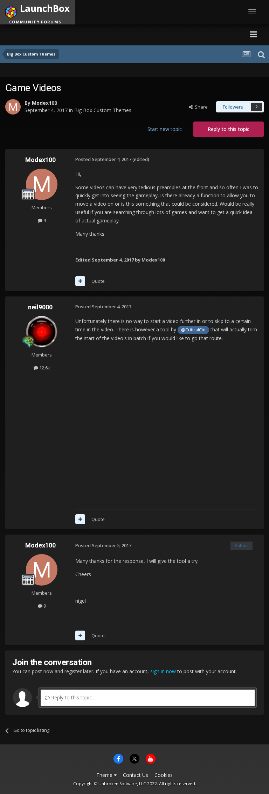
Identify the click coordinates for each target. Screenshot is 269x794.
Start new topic (164, 129)
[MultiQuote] (80, 281)
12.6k (44, 368)
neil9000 (40, 307)
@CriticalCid (193, 330)
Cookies (163, 775)
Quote (98, 281)
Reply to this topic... (72, 697)
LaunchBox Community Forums (71, 34)
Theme (105, 775)
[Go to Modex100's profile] (13, 107)
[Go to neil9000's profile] (41, 331)
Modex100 (44, 103)
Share (200, 107)
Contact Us (135, 775)
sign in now (163, 671)
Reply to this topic (228, 129)
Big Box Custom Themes (102, 110)
